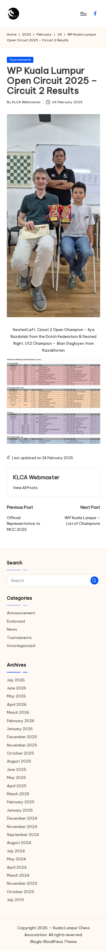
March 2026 (18, 712)
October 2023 (20, 891)
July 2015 (15, 899)
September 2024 (23, 834)
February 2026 (21, 720)
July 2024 (16, 850)
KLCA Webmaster (36, 477)
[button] (25, 487)
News (12, 629)
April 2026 (17, 704)
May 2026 (16, 696)
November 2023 (22, 883)
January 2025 (20, 810)
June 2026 (16, 688)
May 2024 (16, 859)
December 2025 (22, 736)
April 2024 (17, 867)
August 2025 (19, 761)
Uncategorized (21, 645)
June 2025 (16, 769)
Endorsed (16, 621)
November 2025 (22, 745)
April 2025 (17, 785)
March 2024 (18, 875)
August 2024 (19, 842)
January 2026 (20, 728)
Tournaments (20, 60)
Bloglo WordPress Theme (53, 941)
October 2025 (20, 753)
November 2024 (22, 826)
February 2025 (21, 801)
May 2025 (16, 777)
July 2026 (16, 680)
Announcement (21, 612)
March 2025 (18, 793)
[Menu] (83, 13)
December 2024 (22, 818)
